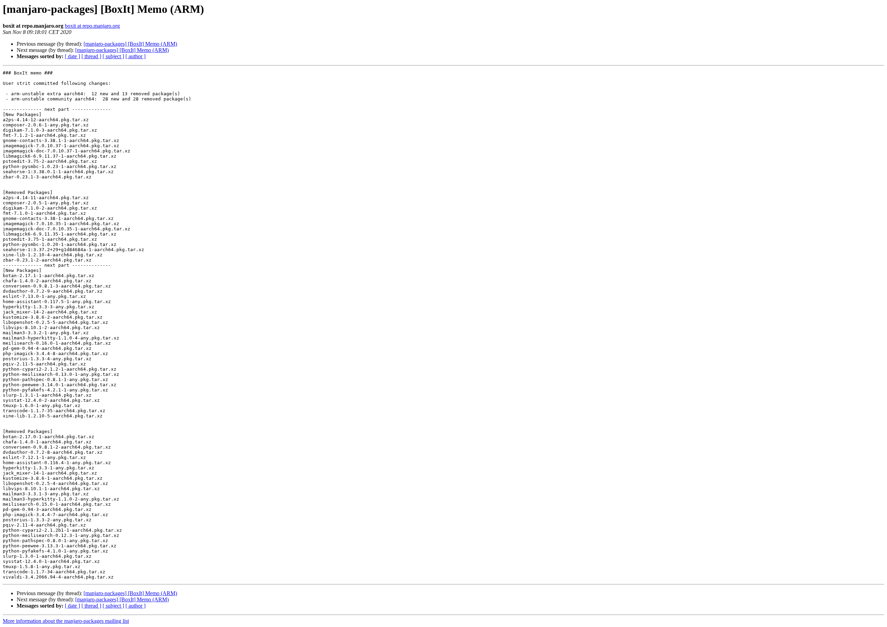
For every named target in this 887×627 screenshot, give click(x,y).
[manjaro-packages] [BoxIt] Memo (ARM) (130, 44)
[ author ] (135, 56)
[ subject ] (113, 56)
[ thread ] (91, 56)
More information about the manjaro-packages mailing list (66, 621)
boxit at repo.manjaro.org (92, 26)
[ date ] (72, 56)
